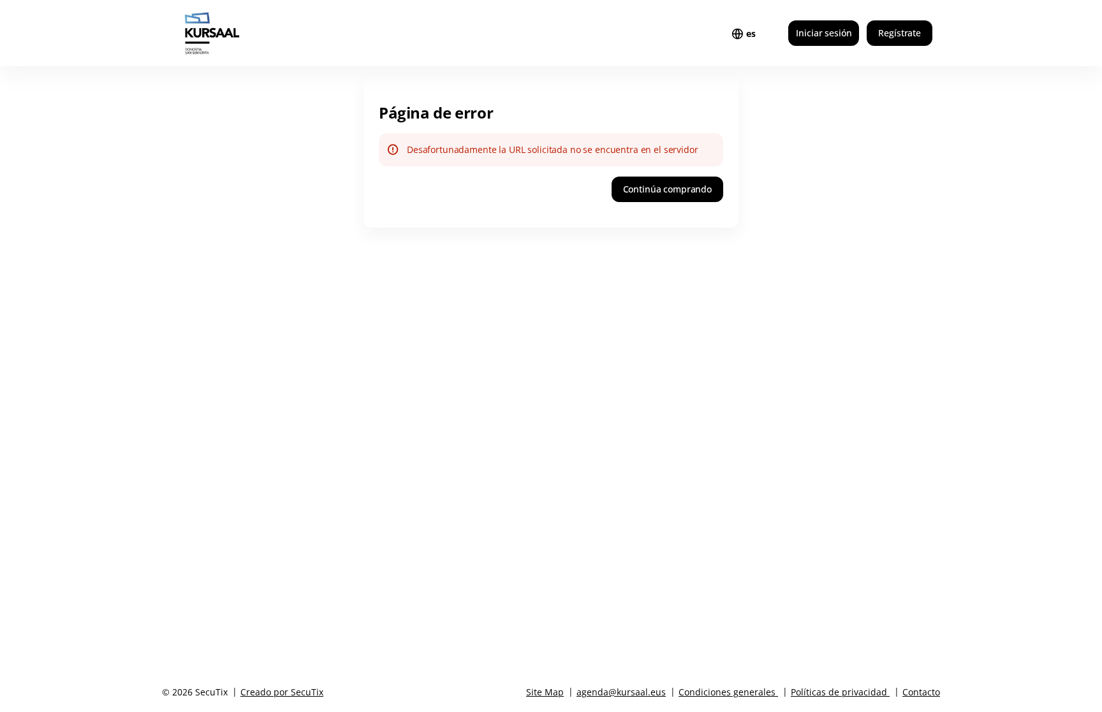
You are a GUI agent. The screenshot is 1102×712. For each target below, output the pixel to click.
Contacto (921, 692)
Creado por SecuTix (281, 692)
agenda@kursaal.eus (621, 692)
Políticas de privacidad (839, 692)
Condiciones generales (727, 692)
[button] (667, 189)
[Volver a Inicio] (237, 33)
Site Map (545, 692)
